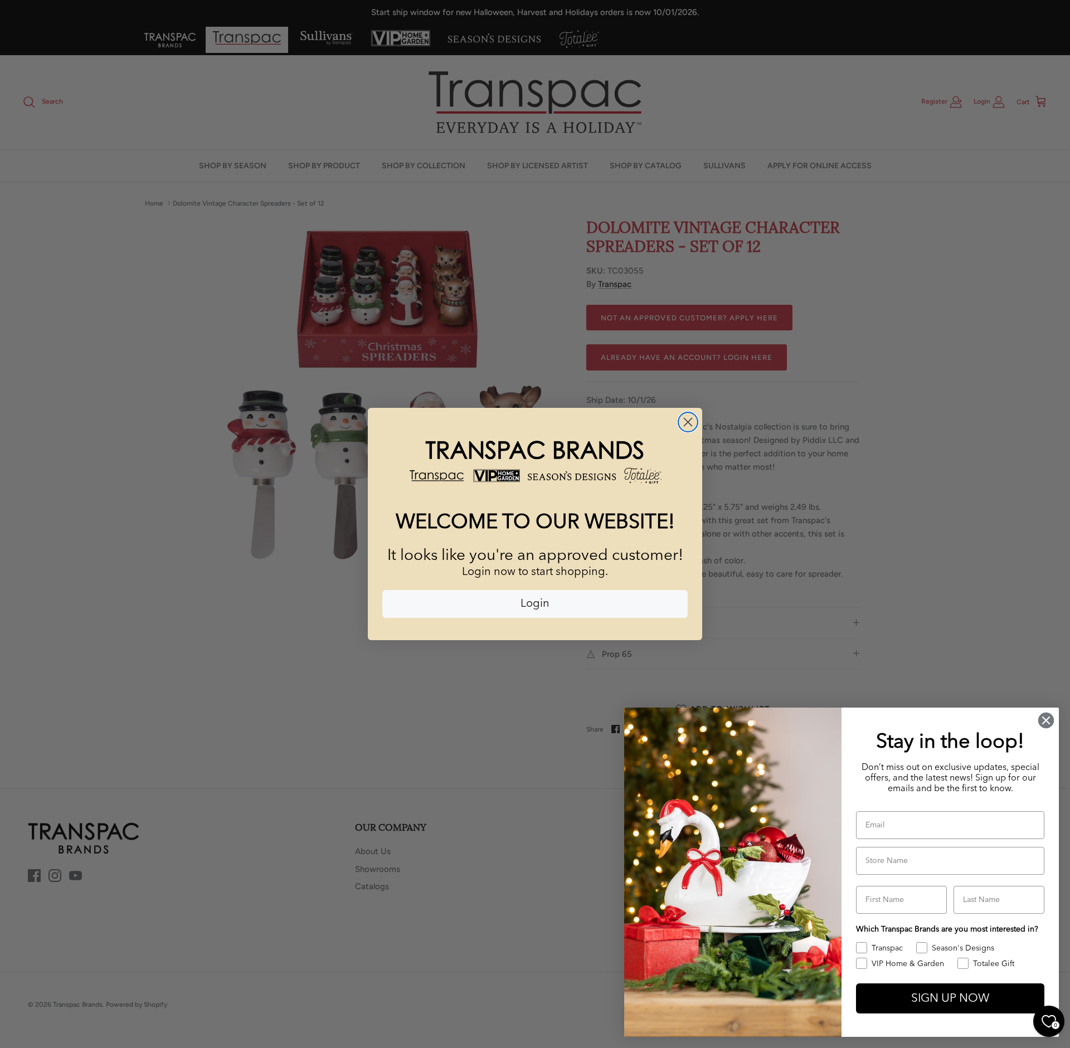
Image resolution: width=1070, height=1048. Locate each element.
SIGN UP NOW (950, 999)
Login (535, 604)
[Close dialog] (688, 422)
